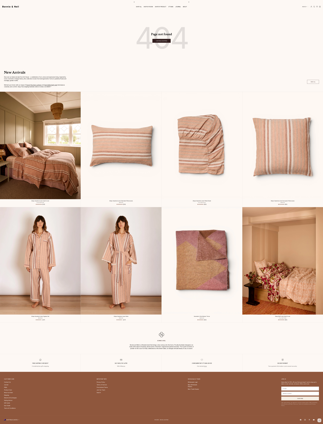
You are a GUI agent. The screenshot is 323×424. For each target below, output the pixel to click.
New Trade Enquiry (193, 389)
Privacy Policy (101, 382)
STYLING (170, 6)
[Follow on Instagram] (305, 420)
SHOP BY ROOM (148, 6)
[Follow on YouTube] (314, 420)
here (205, 366)
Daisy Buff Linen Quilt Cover (282, 316)
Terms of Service (102, 385)
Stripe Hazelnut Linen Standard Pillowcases (121, 201)
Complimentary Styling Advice (161, 2)
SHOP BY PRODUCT (160, 6)
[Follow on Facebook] (300, 420)
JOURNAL (178, 6)
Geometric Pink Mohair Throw (202, 316)
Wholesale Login (193, 382)
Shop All (139, 6)
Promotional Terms (102, 387)
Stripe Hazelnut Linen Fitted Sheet (202, 201)
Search (99, 392)
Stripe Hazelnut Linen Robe (121, 316)
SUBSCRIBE (51, 405)
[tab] (14, 73)
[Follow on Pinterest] (309, 420)
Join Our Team (101, 390)
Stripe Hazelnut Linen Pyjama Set (40, 316)
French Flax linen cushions (33, 85)
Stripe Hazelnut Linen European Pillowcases (282, 201)
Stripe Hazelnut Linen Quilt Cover (40, 201)
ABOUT (185, 6)
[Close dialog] (65, 380)
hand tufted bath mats (50, 85)
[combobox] (40, 400)
